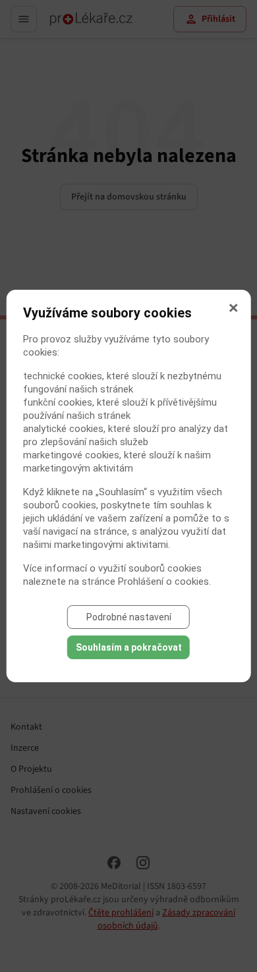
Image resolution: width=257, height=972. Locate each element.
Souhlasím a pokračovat (129, 647)
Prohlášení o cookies (163, 581)
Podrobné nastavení (128, 617)
